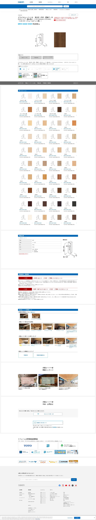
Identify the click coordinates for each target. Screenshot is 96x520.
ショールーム (42, 489)
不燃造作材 (36, 57)
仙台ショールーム (43, 493)
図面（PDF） (65, 496)
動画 (64, 500)
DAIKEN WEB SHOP (31, 501)
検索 (66, 6)
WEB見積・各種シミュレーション (55, 496)
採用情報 (20, 495)
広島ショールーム (43, 500)
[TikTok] (73, 486)
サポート (51, 489)
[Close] (94, 518)
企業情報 (20, 492)
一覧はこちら (32, 312)
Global (21, 500)
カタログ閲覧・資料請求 (53, 493)
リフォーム (30, 497)
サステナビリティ (21, 493)
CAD (64, 493)
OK (77, 517)
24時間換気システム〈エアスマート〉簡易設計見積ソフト (69, 503)
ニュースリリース (21, 497)
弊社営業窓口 (54, 427)
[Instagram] (63, 486)
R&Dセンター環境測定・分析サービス (68, 504)
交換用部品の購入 (52, 497)
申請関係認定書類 (66, 497)
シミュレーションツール (67, 501)
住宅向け (30, 495)
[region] (48, 518)
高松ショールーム (43, 501)
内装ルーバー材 (24, 57)
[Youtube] (66, 486)
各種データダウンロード (53, 495)
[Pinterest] (69, 486)
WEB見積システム (31, 510)
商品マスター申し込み (66, 506)
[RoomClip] (76, 486)
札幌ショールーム (43, 492)
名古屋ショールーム (43, 497)
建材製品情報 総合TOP (31, 493)
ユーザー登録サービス (31, 509)
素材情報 (29, 492)
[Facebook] (59, 486)
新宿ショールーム (43, 496)
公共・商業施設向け (32, 496)
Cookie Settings (70, 517)
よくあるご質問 (52, 492)
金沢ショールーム (43, 495)
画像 (64, 492)
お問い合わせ (52, 500)
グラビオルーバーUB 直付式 (47, 57)
